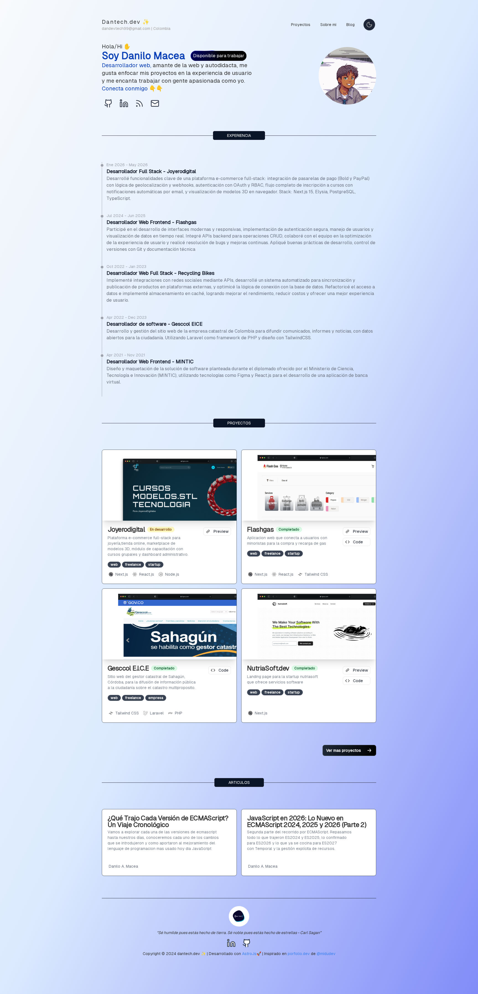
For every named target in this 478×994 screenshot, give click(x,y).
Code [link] (358, 542)
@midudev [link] (326, 953)
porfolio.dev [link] (299, 953)
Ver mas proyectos (343, 750)
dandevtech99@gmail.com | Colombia (136, 28)
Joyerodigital (126, 529)
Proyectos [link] (300, 24)
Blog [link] (350, 24)
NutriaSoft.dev (268, 668)
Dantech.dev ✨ (126, 22)
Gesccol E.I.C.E (128, 668)
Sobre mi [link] (328, 24)
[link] (108, 103)
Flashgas (260, 529)
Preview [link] (221, 531)
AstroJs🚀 (251, 953)
